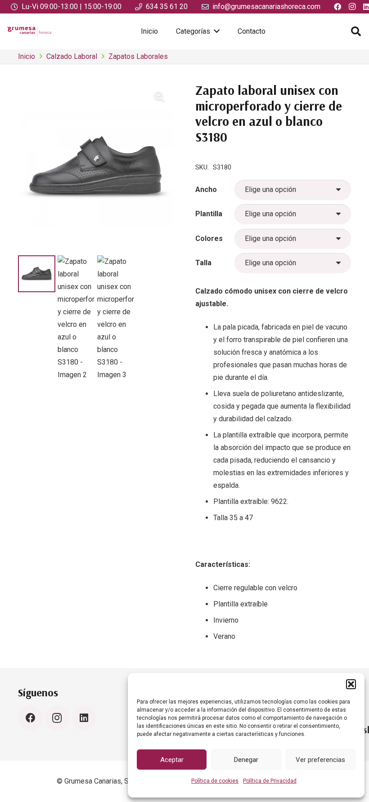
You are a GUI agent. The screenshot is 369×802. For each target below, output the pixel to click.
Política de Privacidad (270, 781)
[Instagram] (57, 718)
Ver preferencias (320, 760)
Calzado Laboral (71, 56)
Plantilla (208, 213)
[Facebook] (30, 718)
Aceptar (172, 760)
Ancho (206, 189)
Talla (203, 262)
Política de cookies (214, 781)
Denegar (246, 760)
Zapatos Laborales (138, 56)
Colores (209, 238)
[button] (351, 684)
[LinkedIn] (84, 718)
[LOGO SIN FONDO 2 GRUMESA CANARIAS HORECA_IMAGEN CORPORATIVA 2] (29, 31)
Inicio (26, 56)
